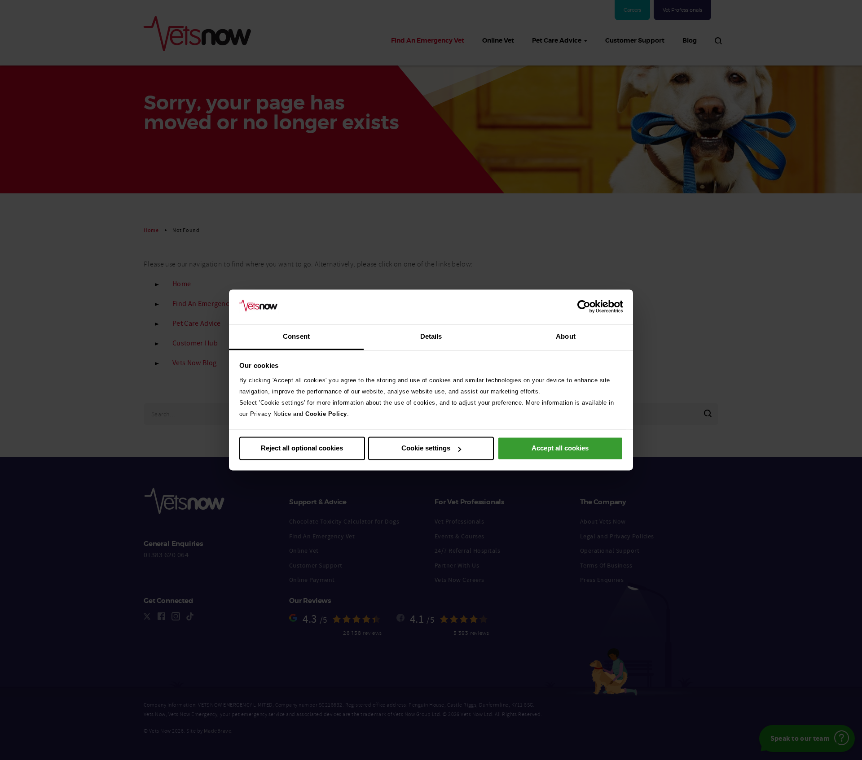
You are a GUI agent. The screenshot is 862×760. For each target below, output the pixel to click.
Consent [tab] (296, 336)
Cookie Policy (326, 414)
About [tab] (566, 336)
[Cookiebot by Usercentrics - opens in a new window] (584, 307)
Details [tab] (431, 336)
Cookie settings (425, 448)
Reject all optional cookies (302, 448)
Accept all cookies (560, 448)
